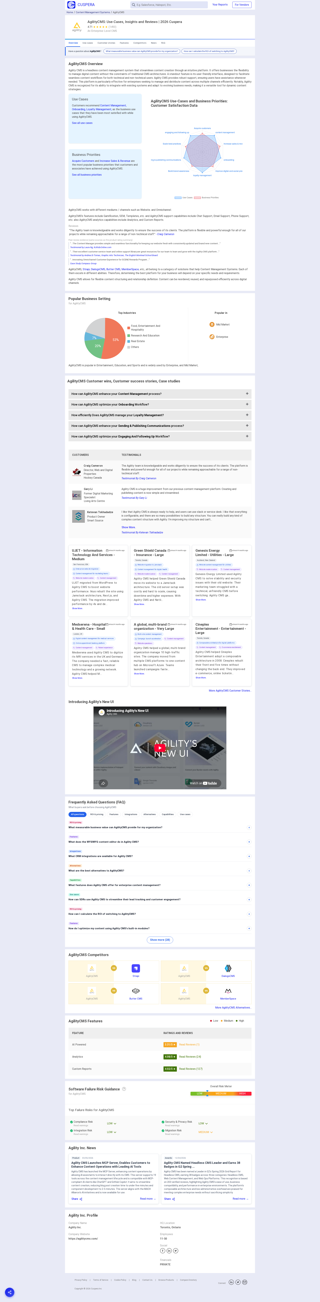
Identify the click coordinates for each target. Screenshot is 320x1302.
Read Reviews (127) (190, 1068)
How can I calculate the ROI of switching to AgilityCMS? (209, 51)
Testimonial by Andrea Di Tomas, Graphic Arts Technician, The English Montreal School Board (114, 255)
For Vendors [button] (242, 4)
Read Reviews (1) (189, 1044)
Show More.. (129, 527)
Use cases (87, 43)
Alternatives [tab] (150, 814)
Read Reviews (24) (190, 1056)
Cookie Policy (120, 1280)
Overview (73, 43)
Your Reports (220, 4)
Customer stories (106, 43)
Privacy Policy (81, 1280)
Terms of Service (100, 1280)
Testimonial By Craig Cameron (139, 478)
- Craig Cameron (165, 234)
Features (124, 43)
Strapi (86, 269)
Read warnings (81, 1125)
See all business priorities (87, 174)
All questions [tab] (77, 814)
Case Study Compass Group (83, 263)
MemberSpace (130, 269)
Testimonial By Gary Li (134, 497)
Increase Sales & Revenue (115, 160)
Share (75, 1198)
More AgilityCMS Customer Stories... (230, 690)
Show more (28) (160, 939)
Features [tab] (114, 814)
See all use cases (82, 123)
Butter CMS (113, 269)
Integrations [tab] (131, 814)
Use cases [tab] (185, 814)
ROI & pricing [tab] (96, 814)
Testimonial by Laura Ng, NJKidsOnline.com (90, 247)
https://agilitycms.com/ (83, 1238)
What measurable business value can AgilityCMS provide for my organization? (142, 51)
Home (70, 12)
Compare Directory (188, 1280)
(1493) (112, 26)
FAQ (163, 43)
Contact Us (147, 1280)
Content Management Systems (93, 12)
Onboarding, (79, 109)
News (153, 43)
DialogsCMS (98, 269)
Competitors (139, 43)
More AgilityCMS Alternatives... (233, 1007)
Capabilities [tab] (168, 814)
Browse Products (166, 1280)
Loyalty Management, (99, 109)
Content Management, (113, 105)
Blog (134, 1280)
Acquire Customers (83, 160)
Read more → (148, 1198)
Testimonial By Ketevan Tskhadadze (142, 532)
